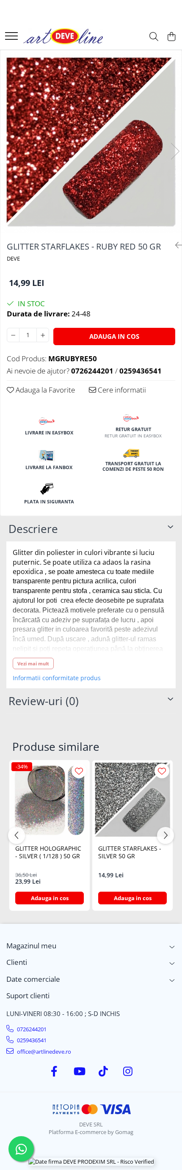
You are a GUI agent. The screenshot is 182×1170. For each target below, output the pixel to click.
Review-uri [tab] (43, 701)
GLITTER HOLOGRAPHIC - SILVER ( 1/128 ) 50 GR (48, 852)
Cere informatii (121, 390)
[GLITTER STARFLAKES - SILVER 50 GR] (132, 800)
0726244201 (31, 1029)
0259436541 (31, 1040)
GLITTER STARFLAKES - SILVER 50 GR (129, 852)
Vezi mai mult (33, 663)
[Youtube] (79, 1071)
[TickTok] (103, 1071)
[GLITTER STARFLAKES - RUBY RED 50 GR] (91, 142)
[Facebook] (54, 1071)
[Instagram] (128, 1071)
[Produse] (11, 36)
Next (175, 151)
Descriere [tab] (33, 528)
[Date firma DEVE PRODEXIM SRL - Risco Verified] (91, 1161)
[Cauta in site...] (153, 37)
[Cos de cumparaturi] (171, 37)
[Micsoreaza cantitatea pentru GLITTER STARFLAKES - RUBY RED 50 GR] (13, 335)
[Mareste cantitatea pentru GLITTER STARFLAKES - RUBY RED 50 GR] (42, 335)
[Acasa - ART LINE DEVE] (63, 36)
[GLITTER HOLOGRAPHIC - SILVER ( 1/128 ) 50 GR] (49, 800)
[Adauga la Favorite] (79, 771)
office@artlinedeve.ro (43, 1051)
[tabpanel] (91, 142)
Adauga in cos (114, 336)
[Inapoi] (175, 245)
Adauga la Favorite (44, 390)
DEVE (13, 258)
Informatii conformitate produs (57, 678)
